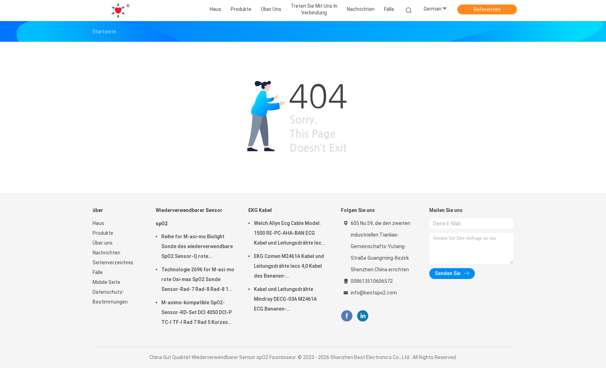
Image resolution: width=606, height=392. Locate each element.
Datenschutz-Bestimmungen (110, 297)
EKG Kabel (260, 210)
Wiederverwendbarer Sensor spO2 (189, 216)
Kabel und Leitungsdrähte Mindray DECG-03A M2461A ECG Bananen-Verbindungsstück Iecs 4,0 (285, 300)
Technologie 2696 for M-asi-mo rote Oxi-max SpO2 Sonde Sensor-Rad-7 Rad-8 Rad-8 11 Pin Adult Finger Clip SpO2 (197, 280)
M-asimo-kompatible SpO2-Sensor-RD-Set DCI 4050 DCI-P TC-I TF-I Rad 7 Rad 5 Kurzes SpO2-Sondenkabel (196, 313)
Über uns (103, 243)
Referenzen (487, 9)
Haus (98, 223)
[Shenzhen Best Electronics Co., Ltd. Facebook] (346, 316)
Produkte (103, 233)
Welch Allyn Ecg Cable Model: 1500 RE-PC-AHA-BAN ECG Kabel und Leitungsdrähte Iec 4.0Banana (287, 234)
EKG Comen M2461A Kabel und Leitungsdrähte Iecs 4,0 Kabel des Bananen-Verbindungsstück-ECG (289, 267)
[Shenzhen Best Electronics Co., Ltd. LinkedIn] (363, 316)
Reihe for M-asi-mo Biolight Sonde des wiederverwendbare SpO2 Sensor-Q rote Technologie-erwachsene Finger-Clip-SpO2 (197, 247)
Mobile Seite (106, 282)
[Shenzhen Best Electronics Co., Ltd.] (120, 10)
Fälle (98, 272)
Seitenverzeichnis (113, 262)
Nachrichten (106, 252)
